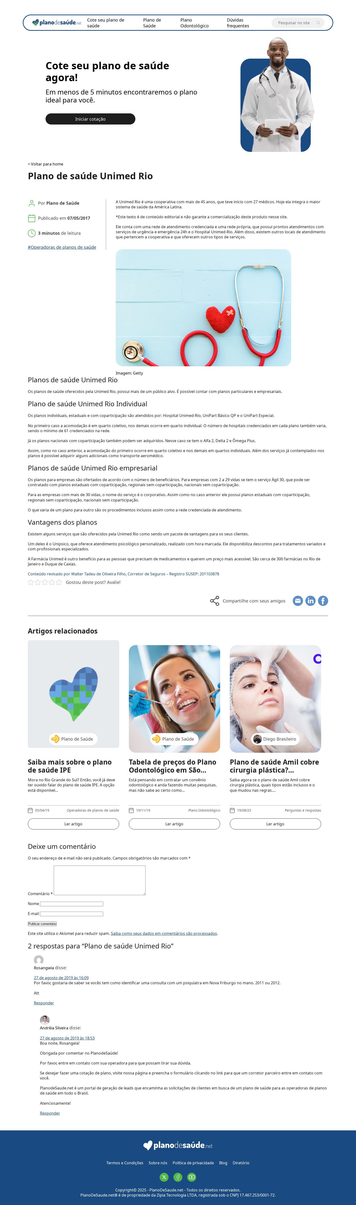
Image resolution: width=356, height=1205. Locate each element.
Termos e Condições (124, 1163)
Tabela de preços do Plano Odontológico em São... (172, 766)
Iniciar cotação (90, 119)
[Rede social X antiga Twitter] (164, 1177)
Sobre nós (158, 1163)
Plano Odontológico (194, 23)
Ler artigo (73, 824)
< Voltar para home (45, 164)
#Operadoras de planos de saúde (62, 247)
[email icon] (298, 601)
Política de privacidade (193, 1163)
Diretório (241, 1163)
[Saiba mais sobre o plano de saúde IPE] (73, 694)
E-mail (33, 913)
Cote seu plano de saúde (105, 23)
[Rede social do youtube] (191, 1177)
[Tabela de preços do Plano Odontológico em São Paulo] (174, 694)
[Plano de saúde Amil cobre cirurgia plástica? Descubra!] (275, 694)
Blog (223, 1163)
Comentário (40, 893)
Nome (33, 903)
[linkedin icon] (310, 601)
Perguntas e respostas (303, 810)
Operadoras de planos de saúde (93, 810)
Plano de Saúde (152, 23)
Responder (44, 1003)
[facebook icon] (323, 601)
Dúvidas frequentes (238, 23)
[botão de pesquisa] (318, 22)
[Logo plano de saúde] (178, 1150)
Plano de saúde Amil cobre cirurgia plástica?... (274, 766)
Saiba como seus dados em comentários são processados (164, 933)
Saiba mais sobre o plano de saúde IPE (70, 766)
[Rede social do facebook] (177, 1177)
